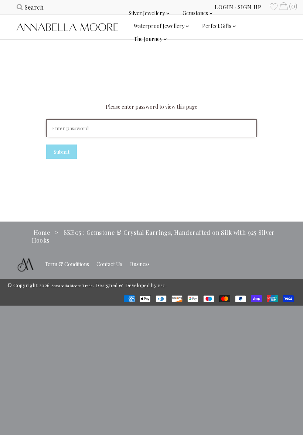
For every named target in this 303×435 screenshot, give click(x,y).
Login (224, 7)
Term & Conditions (67, 264)
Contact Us (109, 264)
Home (42, 232)
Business (140, 264)
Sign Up (250, 7)
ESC (162, 285)
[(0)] (283, 7)
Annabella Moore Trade (72, 285)
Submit (61, 152)
